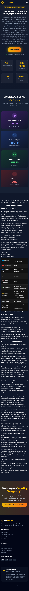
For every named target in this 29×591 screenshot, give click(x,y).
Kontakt (3, 546)
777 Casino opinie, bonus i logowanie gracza (14, 200)
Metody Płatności (5, 539)
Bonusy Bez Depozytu (7, 534)
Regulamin (3, 552)
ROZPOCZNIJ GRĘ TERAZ (14, 505)
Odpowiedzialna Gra (6, 548)
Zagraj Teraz (14, 49)
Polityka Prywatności (6, 550)
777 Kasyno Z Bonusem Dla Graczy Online (14, 202)
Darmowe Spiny (5, 536)
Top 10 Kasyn (4, 532)
